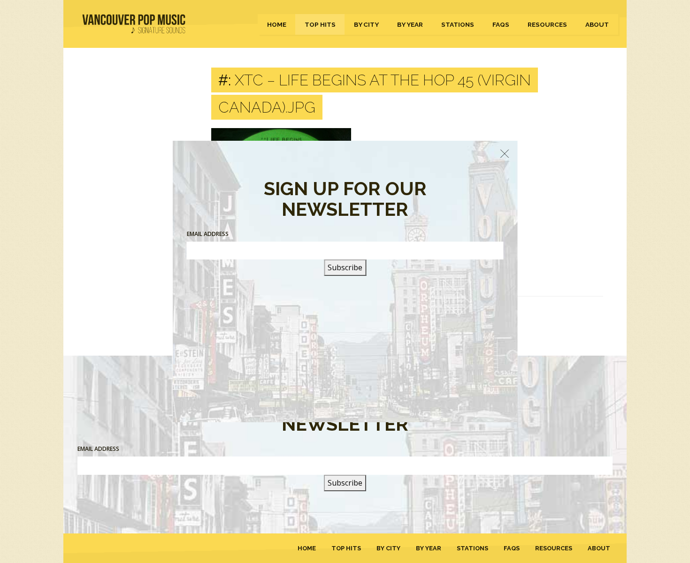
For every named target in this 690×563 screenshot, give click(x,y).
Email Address (98, 449)
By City (366, 24)
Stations (457, 24)
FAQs (500, 24)
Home (276, 24)
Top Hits (320, 24)
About (597, 24)
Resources (547, 24)
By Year (410, 24)
